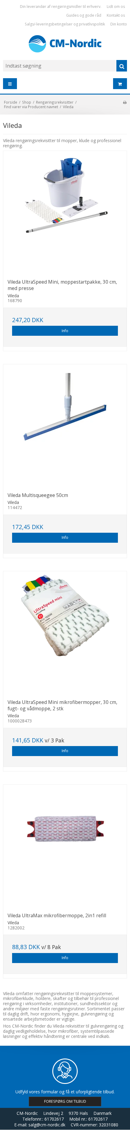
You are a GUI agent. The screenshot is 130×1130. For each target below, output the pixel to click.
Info (65, 330)
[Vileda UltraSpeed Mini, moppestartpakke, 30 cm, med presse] (65, 213)
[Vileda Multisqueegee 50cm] (65, 426)
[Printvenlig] (124, 102)
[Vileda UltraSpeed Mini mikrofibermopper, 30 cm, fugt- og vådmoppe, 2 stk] (65, 633)
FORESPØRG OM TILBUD (65, 1101)
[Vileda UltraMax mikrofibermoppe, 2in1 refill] (65, 846)
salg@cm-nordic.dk (46, 1125)
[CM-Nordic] (65, 43)
